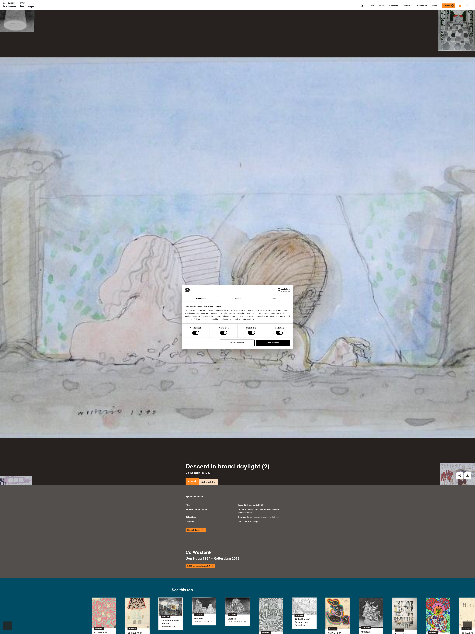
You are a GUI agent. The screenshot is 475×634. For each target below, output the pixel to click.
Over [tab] (275, 298)
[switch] (223, 333)
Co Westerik (193, 473)
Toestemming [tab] (200, 298)
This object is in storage (248, 522)
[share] (459, 475)
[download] (467, 475)
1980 (207, 473)
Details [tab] (238, 298)
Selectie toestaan (237, 343)
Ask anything (208, 482)
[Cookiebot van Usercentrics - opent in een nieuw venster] (279, 290)
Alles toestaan (273, 343)
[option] (237, 611)
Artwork (192, 481)
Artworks (172, 16)
